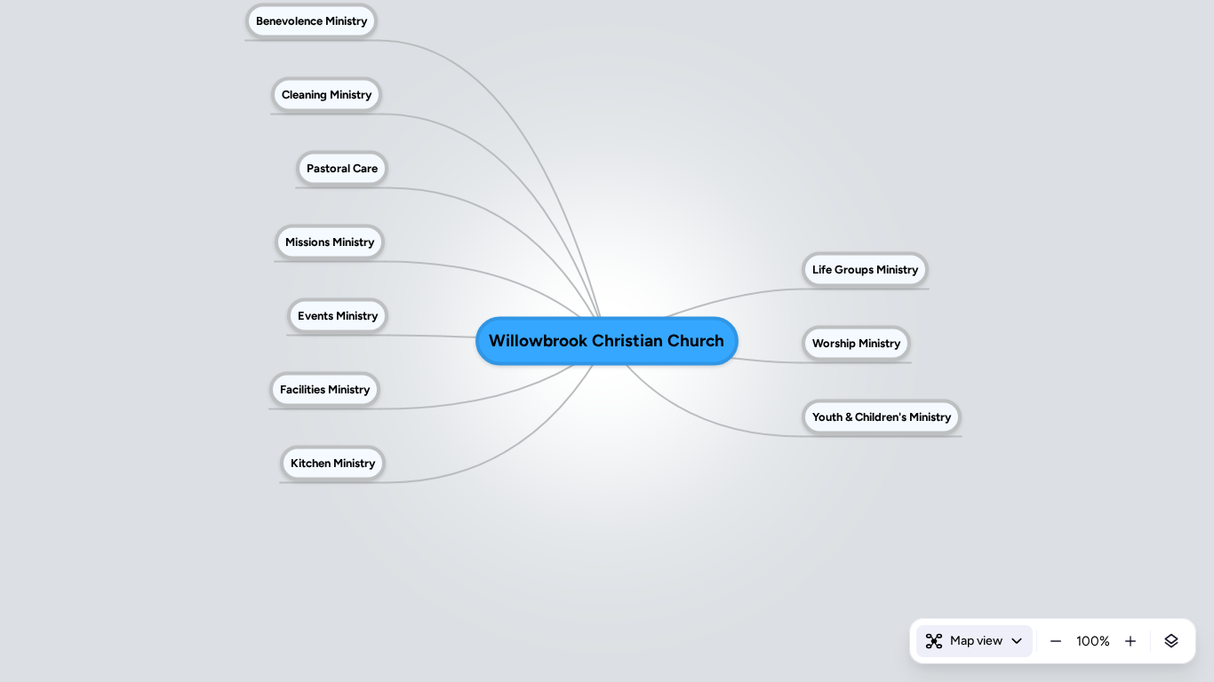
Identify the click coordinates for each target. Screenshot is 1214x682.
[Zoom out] (1056, 641)
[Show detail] (1171, 641)
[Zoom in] (1130, 641)
